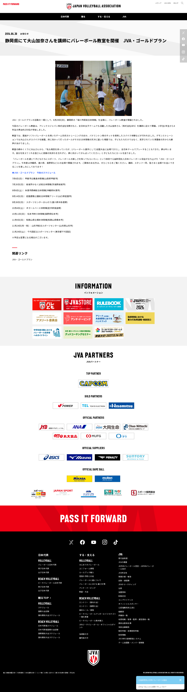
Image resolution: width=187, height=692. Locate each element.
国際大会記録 (43, 611)
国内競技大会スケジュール (49, 615)
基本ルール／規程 (86, 610)
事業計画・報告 (124, 576)
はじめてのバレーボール (89, 564)
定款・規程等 (124, 580)
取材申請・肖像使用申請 (128, 631)
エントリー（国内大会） (89, 602)
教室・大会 (83, 591)
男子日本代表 (43, 568)
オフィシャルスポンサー (128, 604)
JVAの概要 (122, 562)
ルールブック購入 (86, 572)
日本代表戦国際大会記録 (48, 629)
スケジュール (43, 607)
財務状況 (122, 596)
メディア (158, 3)
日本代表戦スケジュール (48, 625)
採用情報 (122, 635)
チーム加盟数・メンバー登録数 (131, 642)
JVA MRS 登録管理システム (129, 638)
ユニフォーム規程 (86, 568)
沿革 (120, 588)
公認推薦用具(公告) (126, 607)
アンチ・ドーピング (87, 588)
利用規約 (20, 673)
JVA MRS (167, 3)
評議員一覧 (123, 615)
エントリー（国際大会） (89, 606)
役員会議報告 (124, 627)
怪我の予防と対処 (86, 576)
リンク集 (39, 673)
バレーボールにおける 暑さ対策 (92, 584)
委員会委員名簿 (124, 623)
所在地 (72, 673)
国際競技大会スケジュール (49, 633)
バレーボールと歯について (90, 580)
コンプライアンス (125, 600)
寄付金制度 (123, 558)
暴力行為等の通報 (61, 673)
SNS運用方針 (30, 673)
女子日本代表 (43, 572)
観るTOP (43, 598)
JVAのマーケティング (127, 584)
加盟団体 (122, 592)
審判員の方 (83, 638)
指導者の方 (83, 634)
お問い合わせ (49, 673)
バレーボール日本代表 (47, 564)
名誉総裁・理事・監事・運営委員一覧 (134, 619)
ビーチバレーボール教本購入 (91, 620)
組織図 (121, 611)
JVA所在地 (122, 572)
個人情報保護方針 (9, 673)
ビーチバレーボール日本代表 (50, 583)
